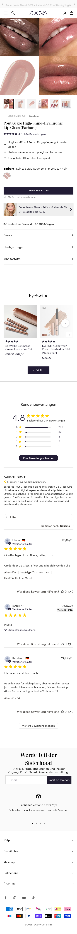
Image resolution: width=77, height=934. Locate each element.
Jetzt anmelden (59, 780)
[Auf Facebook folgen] (5, 898)
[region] (38, 805)
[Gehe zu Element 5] (54, 104)
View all (38, 370)
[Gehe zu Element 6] (66, 104)
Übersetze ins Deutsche (21, 629)
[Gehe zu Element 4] (43, 104)
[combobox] (57, 525)
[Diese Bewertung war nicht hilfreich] (69, 591)
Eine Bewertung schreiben (38, 458)
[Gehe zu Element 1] (20, 104)
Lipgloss (34, 115)
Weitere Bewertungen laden (38, 725)
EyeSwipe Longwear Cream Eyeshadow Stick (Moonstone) (56, 349)
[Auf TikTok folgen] (33, 898)
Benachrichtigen (38, 190)
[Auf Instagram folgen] (14, 898)
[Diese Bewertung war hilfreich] (62, 591)
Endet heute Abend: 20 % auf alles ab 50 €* (29, 3)
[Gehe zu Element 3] (32, 104)
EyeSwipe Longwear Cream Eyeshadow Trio (19, 347)
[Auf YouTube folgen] (24, 898)
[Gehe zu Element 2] (9, 104)
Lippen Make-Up (16, 116)
